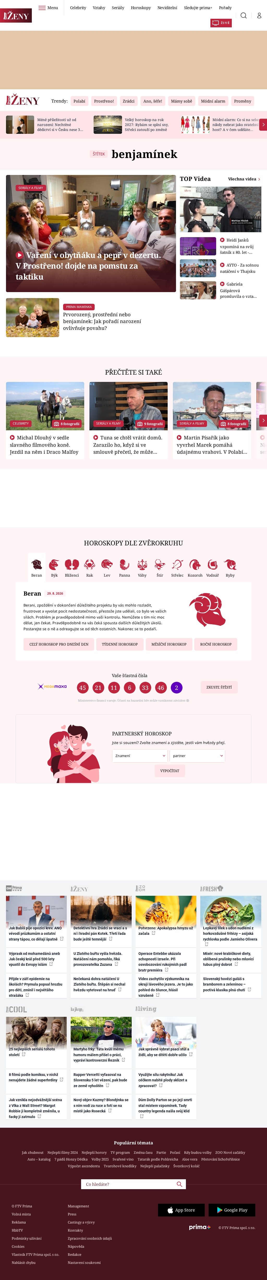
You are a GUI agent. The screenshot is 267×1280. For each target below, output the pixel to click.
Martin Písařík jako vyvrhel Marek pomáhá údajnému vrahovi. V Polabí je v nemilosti (210, 448)
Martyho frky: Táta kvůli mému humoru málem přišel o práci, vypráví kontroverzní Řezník (99, 1054)
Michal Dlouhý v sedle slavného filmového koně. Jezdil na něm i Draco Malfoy (44, 444)
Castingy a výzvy (81, 1222)
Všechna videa (242, 178)
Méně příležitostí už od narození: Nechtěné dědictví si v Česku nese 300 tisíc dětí (60, 127)
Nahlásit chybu (23, 1262)
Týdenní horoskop (120, 644)
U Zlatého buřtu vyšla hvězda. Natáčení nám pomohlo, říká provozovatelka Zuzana (98, 959)
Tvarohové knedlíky (120, 1166)
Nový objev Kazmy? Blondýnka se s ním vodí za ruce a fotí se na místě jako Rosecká (101, 1105)
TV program (120, 1152)
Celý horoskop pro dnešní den (58, 644)
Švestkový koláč (186, 1166)
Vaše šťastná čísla (129, 675)
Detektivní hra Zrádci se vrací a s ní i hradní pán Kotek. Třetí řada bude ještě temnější (100, 933)
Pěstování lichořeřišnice (220, 1159)
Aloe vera (189, 1159)
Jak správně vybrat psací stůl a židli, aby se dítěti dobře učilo (163, 1052)
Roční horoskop (216, 644)
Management (78, 1206)
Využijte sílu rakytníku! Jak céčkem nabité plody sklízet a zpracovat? (162, 1080)
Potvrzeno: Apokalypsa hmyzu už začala (165, 931)
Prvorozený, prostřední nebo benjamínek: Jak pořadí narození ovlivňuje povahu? (102, 321)
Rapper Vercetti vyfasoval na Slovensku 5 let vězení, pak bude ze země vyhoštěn (100, 1080)
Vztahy (99, 7)
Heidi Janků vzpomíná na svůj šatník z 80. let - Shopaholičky (237, 249)
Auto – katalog (39, 1159)
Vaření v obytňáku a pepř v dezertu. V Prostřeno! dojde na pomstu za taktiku (88, 266)
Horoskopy (141, 7)
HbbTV (17, 1230)
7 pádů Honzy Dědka (71, 1159)
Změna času (143, 1152)
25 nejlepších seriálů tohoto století (32, 1052)
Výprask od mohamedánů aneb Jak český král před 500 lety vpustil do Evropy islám (34, 959)
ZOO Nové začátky (230, 1152)
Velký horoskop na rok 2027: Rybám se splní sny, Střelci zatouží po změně (146, 124)
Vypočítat (169, 770)
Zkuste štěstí (219, 687)
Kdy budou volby (197, 1152)
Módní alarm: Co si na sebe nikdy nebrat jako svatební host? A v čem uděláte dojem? (236, 127)
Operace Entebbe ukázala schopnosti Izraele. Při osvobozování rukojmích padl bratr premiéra (162, 961)
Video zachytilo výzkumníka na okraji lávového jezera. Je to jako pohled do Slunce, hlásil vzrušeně (165, 987)
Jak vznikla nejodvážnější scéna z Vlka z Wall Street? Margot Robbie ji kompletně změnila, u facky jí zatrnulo (35, 1108)
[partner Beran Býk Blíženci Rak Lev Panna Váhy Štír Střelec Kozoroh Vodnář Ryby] (197, 755)
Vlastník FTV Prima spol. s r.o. (35, 1254)
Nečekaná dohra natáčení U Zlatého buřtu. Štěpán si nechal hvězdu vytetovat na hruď (99, 984)
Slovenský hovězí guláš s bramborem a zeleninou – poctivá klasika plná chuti (224, 984)
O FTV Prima (22, 1206)
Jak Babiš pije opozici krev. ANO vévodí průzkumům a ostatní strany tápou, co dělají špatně (35, 933)
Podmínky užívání (26, 1238)
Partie (161, 1152)
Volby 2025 (100, 1159)
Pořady (225, 7)
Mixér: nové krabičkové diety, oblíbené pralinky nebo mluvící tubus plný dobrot (228, 959)
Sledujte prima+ (198, 7)
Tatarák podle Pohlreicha (158, 1159)
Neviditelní (167, 7)
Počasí (175, 1152)
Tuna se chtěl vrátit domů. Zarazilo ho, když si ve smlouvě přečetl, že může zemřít (128, 448)
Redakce (74, 1254)
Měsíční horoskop (168, 644)
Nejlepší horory (94, 1152)
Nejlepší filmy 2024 (62, 1152)
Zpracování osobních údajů (90, 1238)
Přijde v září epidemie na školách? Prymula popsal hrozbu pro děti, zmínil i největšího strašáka (35, 987)
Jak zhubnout (33, 1152)
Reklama (19, 1222)
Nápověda (76, 1246)
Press (72, 1214)
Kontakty (75, 1230)
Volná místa (21, 1214)
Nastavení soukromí (84, 1262)
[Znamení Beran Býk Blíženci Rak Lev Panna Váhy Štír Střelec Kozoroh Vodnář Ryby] (140, 755)
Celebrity (78, 7)
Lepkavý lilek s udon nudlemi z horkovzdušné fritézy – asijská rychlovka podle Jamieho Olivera (230, 933)
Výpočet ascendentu (84, 1166)
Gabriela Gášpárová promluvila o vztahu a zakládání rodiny (239, 293)
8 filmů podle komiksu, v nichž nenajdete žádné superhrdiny (33, 1077)
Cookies (18, 1246)
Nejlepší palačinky (154, 1166)
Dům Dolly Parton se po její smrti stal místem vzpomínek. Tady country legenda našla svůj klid (165, 1105)
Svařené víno (123, 1159)
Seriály (118, 7)
